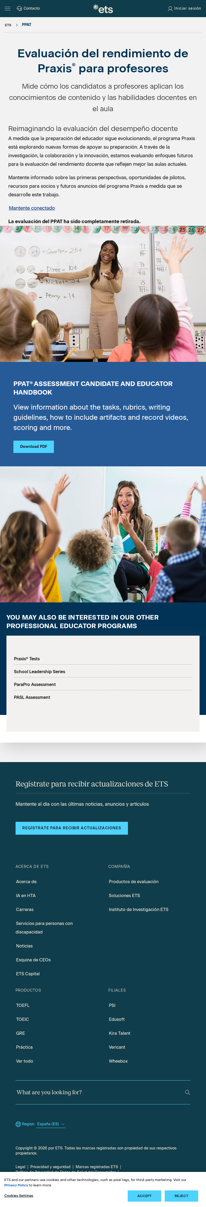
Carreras (25, 909)
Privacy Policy (16, 1185)
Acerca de (26, 881)
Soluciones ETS (124, 895)
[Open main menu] (7, 8)
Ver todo (24, 1061)
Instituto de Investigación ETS (138, 909)
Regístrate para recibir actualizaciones (72, 828)
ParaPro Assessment (35, 684)
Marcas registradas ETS (97, 1167)
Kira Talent (119, 1033)
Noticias (24, 946)
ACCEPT (144, 1196)
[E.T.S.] (103, 8)
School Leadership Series (39, 671)
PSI (112, 1005)
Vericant (117, 1047)
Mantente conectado (32, 208)
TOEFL (23, 1005)
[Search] (188, 1092)
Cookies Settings (18, 1196)
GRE (20, 1033)
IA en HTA (26, 895)
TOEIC (22, 1019)
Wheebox (118, 1061)
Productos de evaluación (134, 881)
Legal (20, 1167)
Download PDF (33, 446)
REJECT (181, 1196)
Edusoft (117, 1019)
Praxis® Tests (27, 658)
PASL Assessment (32, 697)
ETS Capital (28, 973)
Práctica (24, 1047)
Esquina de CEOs (33, 959)
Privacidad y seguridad (50, 1167)
